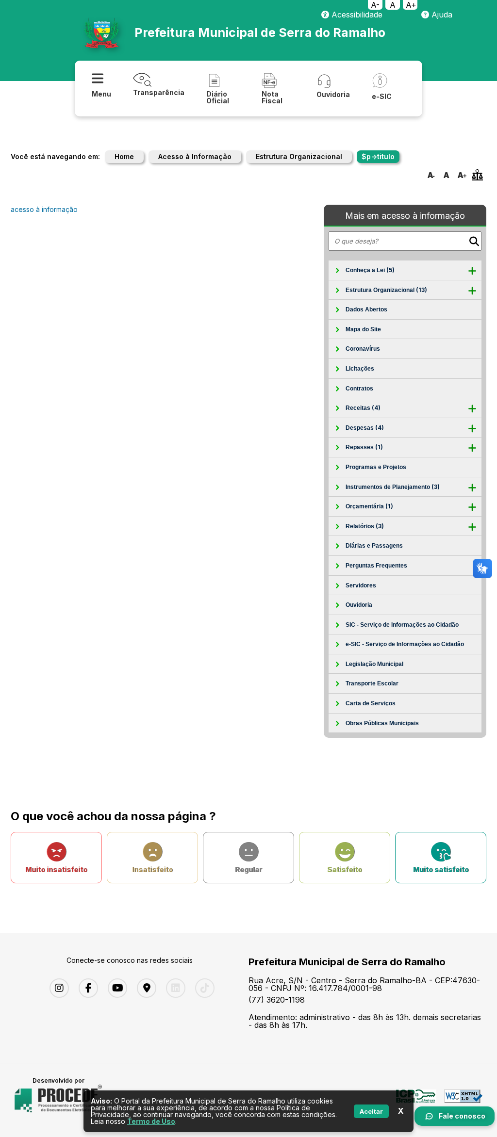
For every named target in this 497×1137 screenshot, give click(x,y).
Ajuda (440, 14)
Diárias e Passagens (374, 545)
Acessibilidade (355, 14)
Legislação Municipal (374, 664)
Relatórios (365, 526)
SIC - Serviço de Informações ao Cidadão (402, 624)
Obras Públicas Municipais (382, 723)
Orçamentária (369, 506)
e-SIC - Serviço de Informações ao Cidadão (405, 644)
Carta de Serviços (371, 703)
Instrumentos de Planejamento (393, 486)
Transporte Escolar (372, 683)
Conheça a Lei (370, 270)
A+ (411, 5)
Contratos (359, 388)
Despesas (365, 427)
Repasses (364, 447)
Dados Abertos (366, 309)
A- (375, 5)
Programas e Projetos (376, 467)
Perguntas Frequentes (376, 565)
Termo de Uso (151, 1121)
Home (124, 156)
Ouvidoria (359, 604)
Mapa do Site (363, 329)
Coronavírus (363, 348)
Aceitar (371, 1111)
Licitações (360, 368)
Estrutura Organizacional (299, 156)
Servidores (361, 585)
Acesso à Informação (195, 156)
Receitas (363, 407)
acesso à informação (44, 209)
